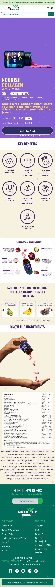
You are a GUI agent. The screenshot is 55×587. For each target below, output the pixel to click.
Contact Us (7, 526)
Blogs (4, 542)
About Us (39, 526)
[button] (52, 310)
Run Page (6, 546)
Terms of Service (25, 582)
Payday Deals (41, 534)
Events (5, 551)
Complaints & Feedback (41, 550)
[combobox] (27, 14)
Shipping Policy (39, 582)
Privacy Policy (8, 534)
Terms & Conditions (10, 530)
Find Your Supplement (40, 539)
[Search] (51, 14)
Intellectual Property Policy (14, 538)
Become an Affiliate (44, 545)
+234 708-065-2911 (23, 558)
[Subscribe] (40, 501)
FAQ (37, 530)
